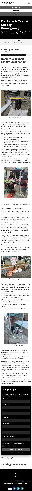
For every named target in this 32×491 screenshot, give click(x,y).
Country (4, 430)
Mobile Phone (6, 417)
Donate (16, 11)
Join (16, 14)
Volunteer (16, 7)
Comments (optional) (8, 436)
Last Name (5, 404)
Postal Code (5, 423)
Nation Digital (24, 483)
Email (4, 411)
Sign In (16, 476)
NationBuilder (15, 483)
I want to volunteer (10, 446)
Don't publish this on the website (14, 443)
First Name (5, 398)
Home (12, 40)
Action (18, 40)
